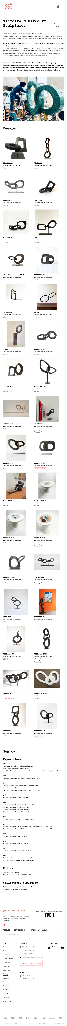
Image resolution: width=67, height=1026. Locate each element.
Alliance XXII (40, 275)
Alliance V (39, 617)
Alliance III (9, 731)
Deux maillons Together (13, 275)
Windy (36, 312)
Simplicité (8, 163)
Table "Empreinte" (42, 501)
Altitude (38, 163)
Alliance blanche (41, 693)
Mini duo (7, 617)
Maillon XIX (8, 200)
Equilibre (38, 424)
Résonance (7, 238)
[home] (8, 6)
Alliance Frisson (41, 731)
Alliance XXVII (41, 463)
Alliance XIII (9, 693)
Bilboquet (38, 200)
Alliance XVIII (41, 654)
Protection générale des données (37, 1023)
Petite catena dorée (12, 424)
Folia (5, 349)
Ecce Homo (7, 501)
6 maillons (39, 577)
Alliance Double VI (11, 577)
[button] (58, 6)
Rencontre (7, 312)
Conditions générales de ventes (11, 1023)
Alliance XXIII (41, 349)
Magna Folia (39, 387)
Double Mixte (9, 387)
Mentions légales (59, 1023)
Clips (36, 238)
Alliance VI (8, 654)
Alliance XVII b (10, 463)
